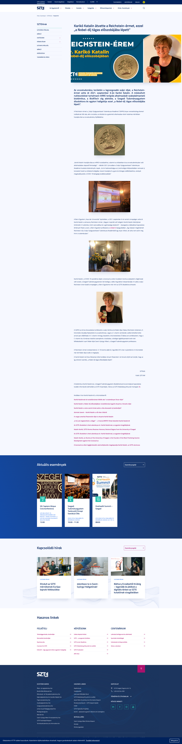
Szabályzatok (77, 691)
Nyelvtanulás (41, 642)
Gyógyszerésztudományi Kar (45, 706)
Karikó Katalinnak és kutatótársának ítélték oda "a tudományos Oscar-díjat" (98, 399)
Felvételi (50, 2)
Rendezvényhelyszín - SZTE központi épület (86, 703)
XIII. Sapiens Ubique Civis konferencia (48, 507)
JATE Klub (76, 654)
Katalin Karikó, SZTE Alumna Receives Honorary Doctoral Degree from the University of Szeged (105, 429)
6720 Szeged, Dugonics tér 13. (122, 688)
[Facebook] (120, 707)
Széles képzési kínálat (80, 634)
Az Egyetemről (54, 8)
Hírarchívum (41, 41)
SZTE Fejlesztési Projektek (81, 709)
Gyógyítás (91, 8)
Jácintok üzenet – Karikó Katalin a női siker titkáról (90, 412)
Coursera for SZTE (42, 646)
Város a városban (116, 646)
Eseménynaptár (130, 465)
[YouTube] (133, 707)
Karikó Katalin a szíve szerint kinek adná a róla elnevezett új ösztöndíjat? (97, 408)
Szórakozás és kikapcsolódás (119, 642)
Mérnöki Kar (40, 715)
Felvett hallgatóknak (59, 2)
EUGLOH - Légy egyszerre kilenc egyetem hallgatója (51, 650)
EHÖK (75, 706)
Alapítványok (77, 688)
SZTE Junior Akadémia (80, 642)
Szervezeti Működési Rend (81, 694)
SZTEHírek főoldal (43, 30)
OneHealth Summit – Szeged (103, 507)
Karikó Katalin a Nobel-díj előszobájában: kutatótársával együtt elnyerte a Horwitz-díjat (102, 404)
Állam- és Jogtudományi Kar (44, 688)
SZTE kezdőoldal (41, 2)
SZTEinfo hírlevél (43, 45)
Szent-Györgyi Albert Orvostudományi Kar (48, 717)
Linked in (113, 228)
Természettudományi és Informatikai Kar (48, 723)
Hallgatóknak (70, 2)
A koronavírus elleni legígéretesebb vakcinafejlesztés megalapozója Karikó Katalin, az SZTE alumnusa (107, 445)
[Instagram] (126, 707)
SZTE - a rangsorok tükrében (82, 638)
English (137, 2)
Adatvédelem (128, 2)
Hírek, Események (124, 8)
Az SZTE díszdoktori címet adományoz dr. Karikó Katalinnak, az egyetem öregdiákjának (102, 425)
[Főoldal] (40, 8)
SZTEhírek (49, 16)
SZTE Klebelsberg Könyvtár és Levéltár (85, 646)
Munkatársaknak (80, 2)
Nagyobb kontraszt (144, 2)
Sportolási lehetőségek (117, 638)
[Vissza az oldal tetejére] (141, 669)
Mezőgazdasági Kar (42, 712)
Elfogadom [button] (174, 740)
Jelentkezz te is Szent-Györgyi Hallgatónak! (87, 585)
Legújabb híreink (44, 579)
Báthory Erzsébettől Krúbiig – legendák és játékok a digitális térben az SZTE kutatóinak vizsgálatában (127, 588)
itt (139, 387)
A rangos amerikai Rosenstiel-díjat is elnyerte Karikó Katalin (93, 416)
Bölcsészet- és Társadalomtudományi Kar (48, 694)
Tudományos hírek (43, 57)
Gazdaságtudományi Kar (44, 703)
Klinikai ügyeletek (79, 727)
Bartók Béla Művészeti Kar (44, 691)
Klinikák (76, 724)
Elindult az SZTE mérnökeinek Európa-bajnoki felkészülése (50, 586)
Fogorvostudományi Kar (43, 700)
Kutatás (79, 8)
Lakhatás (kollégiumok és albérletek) (121, 634)
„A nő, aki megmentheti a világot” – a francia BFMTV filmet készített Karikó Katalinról (102, 421)
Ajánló (39, 34)
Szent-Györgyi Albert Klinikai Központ (84, 721)
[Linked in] (113, 707)
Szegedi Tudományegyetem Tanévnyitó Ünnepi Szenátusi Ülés (76, 510)
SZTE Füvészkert (78, 650)
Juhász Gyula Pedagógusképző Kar (46, 709)
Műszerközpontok (106, 8)
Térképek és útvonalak (119, 696)
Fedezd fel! (56, 16)
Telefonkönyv (117, 2)
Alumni (92, 2)
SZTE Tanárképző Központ (44, 720)
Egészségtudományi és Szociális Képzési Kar (49, 697)
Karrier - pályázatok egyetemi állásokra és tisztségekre (89, 712)
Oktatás (67, 8)
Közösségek (41, 53)
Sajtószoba (40, 38)
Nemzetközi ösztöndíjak (43, 638)
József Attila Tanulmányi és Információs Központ (87, 700)
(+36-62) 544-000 (119, 691)
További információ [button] (93, 740)
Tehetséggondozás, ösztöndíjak (46, 634)
